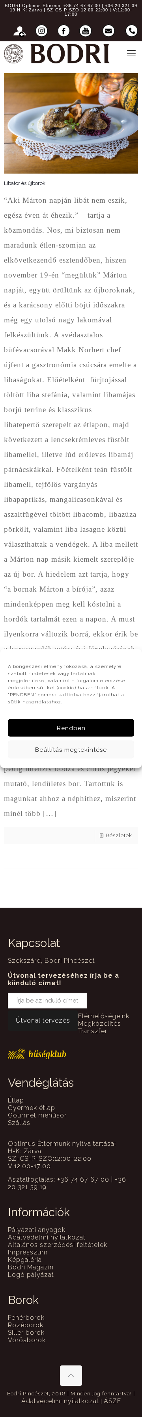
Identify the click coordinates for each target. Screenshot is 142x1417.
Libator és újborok (24, 183)
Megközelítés (99, 1023)
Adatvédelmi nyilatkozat (47, 1237)
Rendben (71, 727)
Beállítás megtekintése (71, 749)
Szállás (19, 1123)
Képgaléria (25, 1259)
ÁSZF (112, 1401)
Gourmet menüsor (37, 1115)
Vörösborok (27, 1340)
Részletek (119, 835)
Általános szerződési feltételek (57, 1245)
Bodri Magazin (31, 1267)
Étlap (16, 1100)
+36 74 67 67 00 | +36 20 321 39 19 (73, 7)
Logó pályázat (31, 1274)
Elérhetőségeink (103, 1016)
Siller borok (26, 1332)
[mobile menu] (131, 53)
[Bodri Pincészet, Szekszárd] (57, 53)
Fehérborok (26, 1317)
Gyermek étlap (31, 1108)
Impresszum (28, 1252)
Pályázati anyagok (36, 1230)
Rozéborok (25, 1325)
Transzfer (92, 1031)
